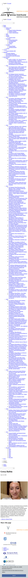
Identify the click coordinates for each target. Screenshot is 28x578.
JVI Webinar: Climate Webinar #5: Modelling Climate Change (16, 247)
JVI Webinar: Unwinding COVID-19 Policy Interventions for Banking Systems (18, 242)
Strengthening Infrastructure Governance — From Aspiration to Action (17, 404)
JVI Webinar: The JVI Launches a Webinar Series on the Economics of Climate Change (18, 275)
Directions (11, 42)
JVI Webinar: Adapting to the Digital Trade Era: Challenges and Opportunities (18, 245)
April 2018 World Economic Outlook (17, 428)
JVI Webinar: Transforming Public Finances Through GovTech (16, 101)
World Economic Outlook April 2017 (17, 445)
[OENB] (9, 545)
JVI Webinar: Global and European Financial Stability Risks (16, 196)
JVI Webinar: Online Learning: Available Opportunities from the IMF (17, 141)
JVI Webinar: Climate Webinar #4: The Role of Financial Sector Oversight (17, 250)
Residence (8, 38)
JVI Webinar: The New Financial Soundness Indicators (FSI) (16, 312)
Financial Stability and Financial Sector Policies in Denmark (17, 434)
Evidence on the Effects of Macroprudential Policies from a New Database (18, 392)
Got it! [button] (14, 575)
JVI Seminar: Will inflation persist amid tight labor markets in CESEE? (17, 99)
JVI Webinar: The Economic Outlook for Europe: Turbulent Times (17, 135)
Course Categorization (13, 32)
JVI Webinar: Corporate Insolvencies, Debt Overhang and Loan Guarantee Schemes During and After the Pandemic (18, 199)
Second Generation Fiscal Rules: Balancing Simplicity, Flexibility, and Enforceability (18, 426)
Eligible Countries (12, 31)
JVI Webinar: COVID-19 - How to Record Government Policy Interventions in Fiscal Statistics (18, 291)
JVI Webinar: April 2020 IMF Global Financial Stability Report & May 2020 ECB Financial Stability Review (17, 359)
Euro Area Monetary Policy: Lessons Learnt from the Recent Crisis (17, 415)
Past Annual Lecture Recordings (13, 55)
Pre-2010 (11, 457)
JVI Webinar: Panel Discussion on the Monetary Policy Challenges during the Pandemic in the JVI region (17, 188)
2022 (7, 125)
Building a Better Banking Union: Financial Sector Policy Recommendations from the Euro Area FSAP (18, 411)
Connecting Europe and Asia (15, 382)
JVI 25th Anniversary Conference (16, 439)
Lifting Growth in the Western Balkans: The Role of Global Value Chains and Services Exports (17, 372)
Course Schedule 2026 (11, 51)
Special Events (6, 57)
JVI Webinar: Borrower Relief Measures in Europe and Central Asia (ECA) (18, 336)
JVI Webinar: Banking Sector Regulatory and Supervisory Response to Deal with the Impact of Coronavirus (18, 365)
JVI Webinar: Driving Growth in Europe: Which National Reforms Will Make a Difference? (17, 70)
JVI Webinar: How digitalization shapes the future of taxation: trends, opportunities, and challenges (18, 138)
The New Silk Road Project (15, 424)
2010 (10, 456)
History (7, 35)
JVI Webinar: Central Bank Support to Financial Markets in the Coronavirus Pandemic (17, 330)
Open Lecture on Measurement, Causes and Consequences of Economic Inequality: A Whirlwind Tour (18, 162)
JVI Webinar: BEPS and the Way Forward (18, 225)
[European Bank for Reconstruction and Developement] (10, 554)
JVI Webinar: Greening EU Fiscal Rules (17, 93)
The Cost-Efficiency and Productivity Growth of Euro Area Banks (17, 387)
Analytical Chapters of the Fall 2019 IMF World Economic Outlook (17, 375)
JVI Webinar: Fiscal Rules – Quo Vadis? (17, 293)
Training (8, 29)
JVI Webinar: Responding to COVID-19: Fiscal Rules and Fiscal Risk (17, 353)
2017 (7, 432)
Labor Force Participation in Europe (16, 417)
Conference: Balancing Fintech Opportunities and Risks (15, 402)
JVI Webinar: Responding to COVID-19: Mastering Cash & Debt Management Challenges (17, 350)
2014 (10, 451)
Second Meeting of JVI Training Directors (18, 446)
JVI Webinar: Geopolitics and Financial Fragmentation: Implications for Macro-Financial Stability (17, 110)
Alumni (7, 36)
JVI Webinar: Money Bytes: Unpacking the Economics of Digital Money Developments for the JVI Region (18, 63)
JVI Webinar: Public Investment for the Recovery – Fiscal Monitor (17, 324)
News (4, 458)
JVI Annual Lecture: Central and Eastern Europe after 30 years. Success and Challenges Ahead (17, 148)
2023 (7, 97)
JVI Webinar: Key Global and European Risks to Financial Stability (17, 309)
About (4, 26)
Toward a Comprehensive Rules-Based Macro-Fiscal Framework (17, 430)
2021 (7, 186)
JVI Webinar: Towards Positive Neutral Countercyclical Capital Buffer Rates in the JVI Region (18, 107)
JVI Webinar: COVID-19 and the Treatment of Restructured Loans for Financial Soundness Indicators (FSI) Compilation (17, 315)
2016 (10, 449)
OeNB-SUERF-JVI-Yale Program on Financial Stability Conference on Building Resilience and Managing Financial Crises (18, 85)
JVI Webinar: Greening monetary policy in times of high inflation (18, 113)
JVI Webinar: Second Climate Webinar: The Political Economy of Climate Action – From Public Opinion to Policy (18, 271)
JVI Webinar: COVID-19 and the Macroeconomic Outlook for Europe (16, 362)
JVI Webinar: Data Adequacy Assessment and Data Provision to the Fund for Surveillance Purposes (18, 81)
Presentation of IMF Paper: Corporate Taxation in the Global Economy (17, 390)
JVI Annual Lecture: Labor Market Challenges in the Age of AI (16, 78)
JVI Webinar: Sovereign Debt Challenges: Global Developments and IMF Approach (18, 208)
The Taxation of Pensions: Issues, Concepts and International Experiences (18, 407)
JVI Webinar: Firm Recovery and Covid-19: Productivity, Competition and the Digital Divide (17, 180)
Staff (7, 33)
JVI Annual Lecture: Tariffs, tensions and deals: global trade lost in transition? (17, 67)
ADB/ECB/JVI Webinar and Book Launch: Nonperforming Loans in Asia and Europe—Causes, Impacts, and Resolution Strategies (18, 192)
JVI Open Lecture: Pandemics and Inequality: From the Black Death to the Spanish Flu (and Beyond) (17, 203)
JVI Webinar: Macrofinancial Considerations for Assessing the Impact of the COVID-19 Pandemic (18, 333)
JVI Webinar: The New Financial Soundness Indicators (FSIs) (16, 206)
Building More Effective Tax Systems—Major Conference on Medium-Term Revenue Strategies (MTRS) (17, 379)
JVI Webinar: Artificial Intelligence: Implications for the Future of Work (16, 88)
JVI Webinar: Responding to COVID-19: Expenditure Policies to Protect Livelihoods (18, 345)
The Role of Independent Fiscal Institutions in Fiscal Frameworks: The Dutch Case (18, 400)
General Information (13, 40)
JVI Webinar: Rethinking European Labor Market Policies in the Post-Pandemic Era (18, 167)
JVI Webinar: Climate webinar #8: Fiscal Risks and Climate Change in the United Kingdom (17, 183)
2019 (7, 369)
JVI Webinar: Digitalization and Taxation (17, 322)
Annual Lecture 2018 (13, 423)
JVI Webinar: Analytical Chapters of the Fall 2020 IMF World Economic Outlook (17, 307)
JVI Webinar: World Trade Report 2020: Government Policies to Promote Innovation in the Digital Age (17, 278)
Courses (5, 49)
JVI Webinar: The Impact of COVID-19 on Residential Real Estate (18, 281)
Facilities (8, 44)
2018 (7, 408)
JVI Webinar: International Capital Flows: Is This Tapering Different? (18, 211)
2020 (7, 299)
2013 (10, 452)
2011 (10, 455)
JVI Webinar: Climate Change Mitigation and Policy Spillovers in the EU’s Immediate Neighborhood (17, 91)
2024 (7, 72)
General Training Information (15, 30)
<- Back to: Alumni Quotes (6, 519)
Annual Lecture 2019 (13, 383)
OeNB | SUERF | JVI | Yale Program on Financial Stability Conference (17, 60)
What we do (8, 27)
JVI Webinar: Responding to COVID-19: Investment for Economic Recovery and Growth (17, 339)
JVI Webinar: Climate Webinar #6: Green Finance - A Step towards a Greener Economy (17, 237)
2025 (7, 65)
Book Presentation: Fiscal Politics (16, 438)
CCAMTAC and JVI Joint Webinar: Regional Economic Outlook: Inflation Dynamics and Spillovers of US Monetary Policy (18, 155)
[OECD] (8, 562)
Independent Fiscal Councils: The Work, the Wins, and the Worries (17, 368)
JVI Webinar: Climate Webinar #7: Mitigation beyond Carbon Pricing (16, 218)
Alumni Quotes (12, 37)
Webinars (5, 52)
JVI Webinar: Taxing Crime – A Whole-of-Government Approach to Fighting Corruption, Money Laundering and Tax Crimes (18, 122)
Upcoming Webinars (10, 53)
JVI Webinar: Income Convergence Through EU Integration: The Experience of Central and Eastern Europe (17, 75)
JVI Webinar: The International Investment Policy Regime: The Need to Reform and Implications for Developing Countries (18, 227)
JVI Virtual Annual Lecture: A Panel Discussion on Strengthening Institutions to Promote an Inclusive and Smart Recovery (18, 320)
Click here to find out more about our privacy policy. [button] (12, 571)
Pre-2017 (8, 447)
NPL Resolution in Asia (14, 377)
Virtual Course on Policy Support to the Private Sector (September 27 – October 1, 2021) (18, 231)
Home (4, 25)
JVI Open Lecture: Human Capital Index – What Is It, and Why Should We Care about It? (18, 263)
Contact (10, 43)
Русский (9, 3)
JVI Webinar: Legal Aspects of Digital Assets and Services (17, 95)
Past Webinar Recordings (11, 54)
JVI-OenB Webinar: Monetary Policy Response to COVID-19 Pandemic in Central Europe (17, 304)
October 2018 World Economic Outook (17, 413)
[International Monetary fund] (5, 540)
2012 (10, 453)
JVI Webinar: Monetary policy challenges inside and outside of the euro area (18, 127)
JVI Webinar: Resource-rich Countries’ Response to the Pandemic (17, 301)
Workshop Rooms (12, 47)
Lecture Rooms (12, 46)
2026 (7, 58)
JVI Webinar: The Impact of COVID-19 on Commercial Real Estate (18, 260)
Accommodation (12, 41)
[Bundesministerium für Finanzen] (10, 535)
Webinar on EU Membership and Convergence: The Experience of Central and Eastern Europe (17, 144)
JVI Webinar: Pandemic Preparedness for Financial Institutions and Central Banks (17, 347)
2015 (10, 450)
